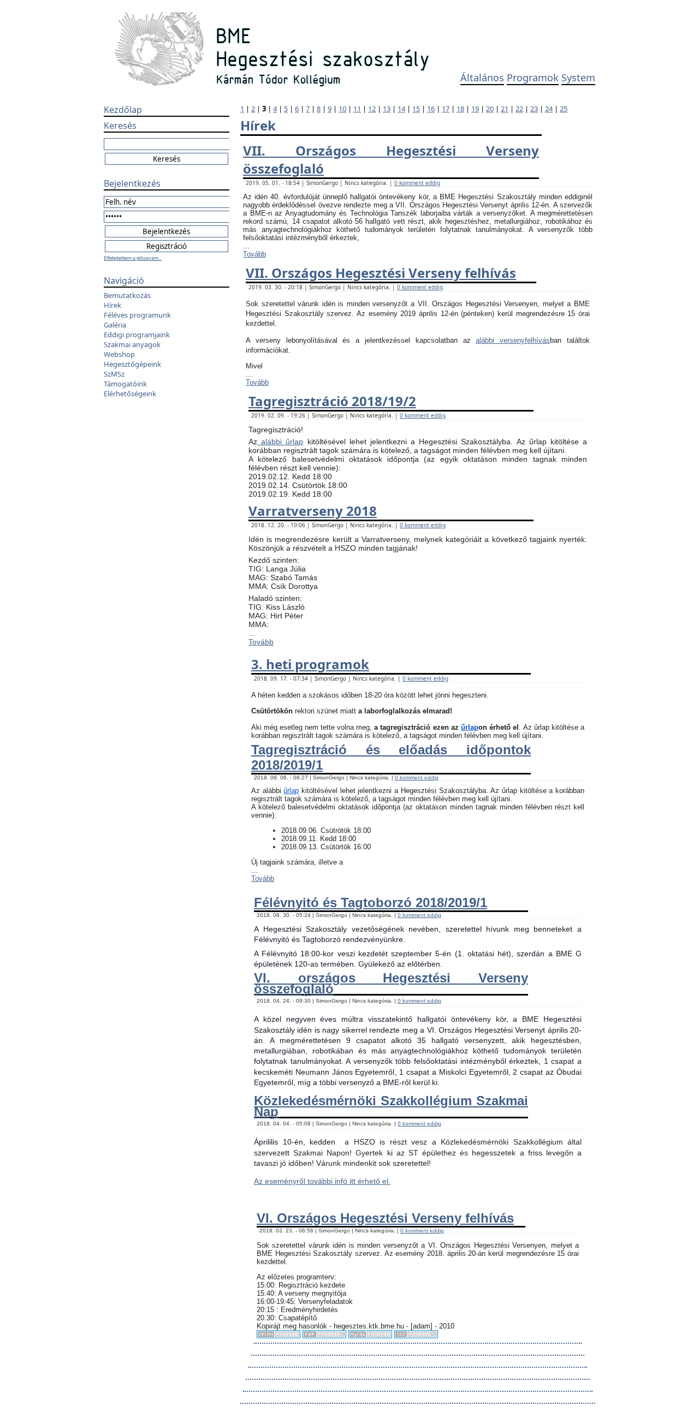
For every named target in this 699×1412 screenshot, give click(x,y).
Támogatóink (125, 384)
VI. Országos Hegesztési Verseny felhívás (385, 1218)
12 (372, 109)
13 (386, 109)
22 (519, 109)
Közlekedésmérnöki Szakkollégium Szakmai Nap (391, 1105)
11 (357, 109)
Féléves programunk (137, 315)
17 (445, 109)
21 (504, 109)
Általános (482, 77)
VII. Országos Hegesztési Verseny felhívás (381, 273)
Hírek (112, 305)
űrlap (469, 727)
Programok (533, 77)
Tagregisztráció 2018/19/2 (332, 401)
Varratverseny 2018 (312, 511)
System (578, 77)
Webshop (119, 354)
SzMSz (114, 374)
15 (416, 109)
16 (431, 109)
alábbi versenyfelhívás (513, 340)
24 (549, 109)
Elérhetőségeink (130, 393)
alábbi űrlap (280, 441)
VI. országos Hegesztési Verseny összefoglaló (391, 983)
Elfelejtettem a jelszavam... (133, 257)
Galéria (115, 325)
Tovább (254, 254)
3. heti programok (310, 664)
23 (534, 109)
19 (475, 109)
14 (401, 109)
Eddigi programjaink (137, 334)
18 (460, 109)
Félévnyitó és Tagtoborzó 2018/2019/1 (370, 902)
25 (563, 109)
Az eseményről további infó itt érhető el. (322, 1181)
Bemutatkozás (127, 295)
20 (490, 109)
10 (342, 109)
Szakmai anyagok (132, 344)
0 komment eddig (417, 183)
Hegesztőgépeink (132, 364)
